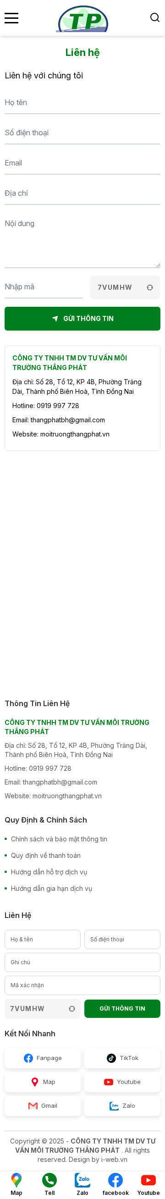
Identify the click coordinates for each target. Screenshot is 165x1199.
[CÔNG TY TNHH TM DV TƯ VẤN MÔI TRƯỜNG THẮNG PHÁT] (82, 18)
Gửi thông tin (122, 1008)
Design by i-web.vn (98, 1159)
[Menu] (11, 18)
